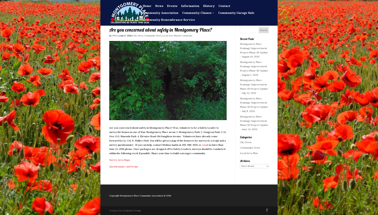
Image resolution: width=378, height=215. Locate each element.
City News (138, 35)
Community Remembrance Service (169, 20)
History (209, 6)
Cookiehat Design (131, 210)
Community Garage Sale (236, 13)
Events (172, 6)
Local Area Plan (170, 35)
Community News (152, 35)
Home (147, 6)
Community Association (160, 13)
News (159, 6)
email (205, 144)
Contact (224, 6)
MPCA (115, 35)
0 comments (186, 35)
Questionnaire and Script (123, 166)
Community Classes (196, 13)
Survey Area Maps (119, 159)
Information (190, 6)
